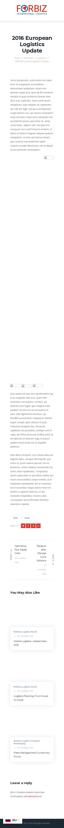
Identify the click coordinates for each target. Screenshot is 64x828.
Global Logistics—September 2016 (30, 643)
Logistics (41, 58)
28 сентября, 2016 (25, 636)
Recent (34, 631)
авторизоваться (32, 796)
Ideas (15, 518)
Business (17, 631)
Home (17, 58)
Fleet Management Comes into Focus (32, 754)
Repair (27, 518)
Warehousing (19, 743)
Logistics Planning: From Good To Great (31, 698)
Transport (35, 741)
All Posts (28, 58)
